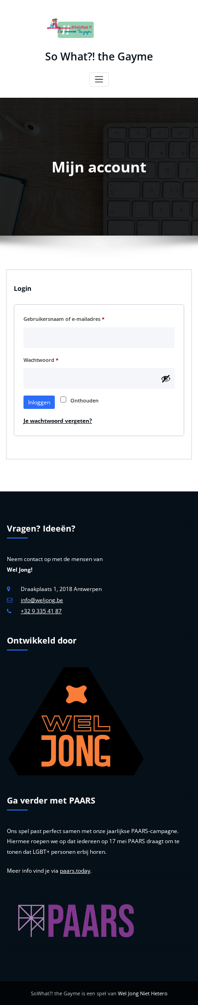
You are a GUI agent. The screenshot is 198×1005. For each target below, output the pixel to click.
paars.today (75, 871)
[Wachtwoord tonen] (166, 378)
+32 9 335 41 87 (41, 611)
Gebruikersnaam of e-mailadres (72, 318)
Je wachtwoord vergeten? (57, 421)
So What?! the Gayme (99, 56)
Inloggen (39, 402)
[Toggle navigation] (99, 79)
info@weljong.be (42, 600)
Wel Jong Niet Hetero (143, 993)
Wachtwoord (49, 359)
